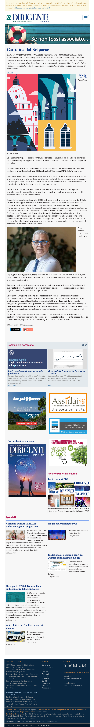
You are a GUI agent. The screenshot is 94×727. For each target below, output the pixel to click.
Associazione (47, 688)
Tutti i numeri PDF (58, 479)
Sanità (44, 681)
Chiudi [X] (46, 8)
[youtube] (75, 666)
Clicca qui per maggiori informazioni (28, 8)
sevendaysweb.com (22, 725)
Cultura (45, 676)
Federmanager (27, 325)
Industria (45, 679)
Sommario (46, 665)
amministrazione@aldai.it (73, 678)
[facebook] (66, 666)
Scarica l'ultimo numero (21, 441)
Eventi (50, 385)
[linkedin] (79, 666)
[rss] (84, 666)
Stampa (29, 329)
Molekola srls (45, 725)
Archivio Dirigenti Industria (62, 473)
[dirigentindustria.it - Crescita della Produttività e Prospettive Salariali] (67, 359)
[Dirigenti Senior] (28, 18)
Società (45, 672)
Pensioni (45, 674)
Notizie (45, 686)
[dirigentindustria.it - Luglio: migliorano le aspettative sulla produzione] (27, 359)
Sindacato (46, 683)
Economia (11, 385)
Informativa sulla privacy (73, 685)
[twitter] (70, 666)
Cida (43, 669)
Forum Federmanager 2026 (62, 524)
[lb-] (47, 34)
